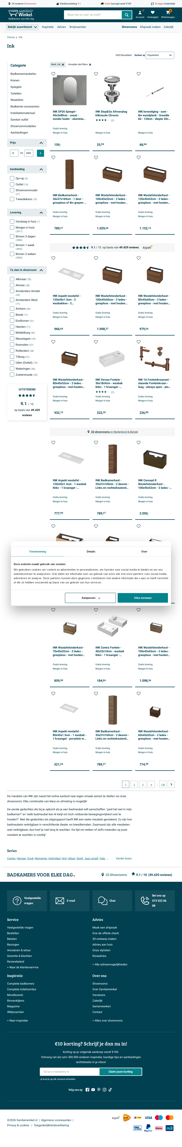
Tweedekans (26, 199)
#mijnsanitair (77, 27)
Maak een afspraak (104, 927)
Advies (61, 27)
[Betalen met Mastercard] (169, 1117)
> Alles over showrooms (107, 1020)
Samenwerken (101, 1006)
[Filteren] (40, 153)
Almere (23, 285)
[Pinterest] (99, 1090)
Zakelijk (168, 27)
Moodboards (15, 995)
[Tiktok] (110, 1090)
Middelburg (25, 333)
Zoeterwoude (27, 375)
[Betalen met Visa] (148, 1117)
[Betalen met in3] (169, 1128)
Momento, (41, 858)
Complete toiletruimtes (21, 989)
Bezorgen (13, 944)
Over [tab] (144, 551)
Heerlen (23, 327)
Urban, (72, 858)
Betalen (12, 939)
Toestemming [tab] (37, 551)
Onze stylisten (101, 950)
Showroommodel (26, 192)
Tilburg (23, 357)
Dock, (30, 858)
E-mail (71, 901)
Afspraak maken (150, 27)
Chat (112, 901)
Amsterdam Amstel (28, 293)
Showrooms (129, 27)
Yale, (102, 858)
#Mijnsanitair (15, 1012)
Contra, (11, 858)
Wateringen (25, 369)
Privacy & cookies (18, 1125)
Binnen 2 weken (26, 256)
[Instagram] (104, 1090)
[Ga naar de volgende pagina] (171, 784)
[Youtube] (93, 1090)
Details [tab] (91, 551)
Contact (97, 1012)
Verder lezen (124, 858)
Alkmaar (23, 279)
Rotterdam (25, 351)
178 (163, 785)
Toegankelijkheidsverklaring (51, 1125)
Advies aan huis (102, 944)
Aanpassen (88, 597)
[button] (53, 73)
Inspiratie (48, 27)
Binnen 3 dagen (26, 238)
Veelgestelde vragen (32, 900)
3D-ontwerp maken (104, 939)
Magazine (13, 1006)
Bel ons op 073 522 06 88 (159, 900)
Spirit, (80, 858)
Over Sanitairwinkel (104, 989)
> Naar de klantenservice (23, 967)
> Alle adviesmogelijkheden (109, 964)
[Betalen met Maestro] (159, 1117)
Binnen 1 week (25, 247)
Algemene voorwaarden (56, 1120)
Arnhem (23, 309)
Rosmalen (24, 345)
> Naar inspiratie (17, 1020)
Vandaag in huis (28, 221)
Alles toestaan (143, 597)
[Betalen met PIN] (137, 1128)
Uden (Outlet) (27, 363)
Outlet (22, 184)
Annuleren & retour (19, 950)
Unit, (64, 858)
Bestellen (13, 933)
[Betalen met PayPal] (148, 1128)
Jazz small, (91, 858)
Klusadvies (99, 956)
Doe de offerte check (105, 933)
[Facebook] (87, 1090)
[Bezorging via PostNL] (127, 1118)
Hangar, (21, 858)
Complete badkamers (20, 984)
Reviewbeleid (15, 962)
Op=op (22, 178)
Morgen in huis (25, 229)
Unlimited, (54, 858)
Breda (22, 315)
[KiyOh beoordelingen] (116, 1117)
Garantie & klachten (19, 956)
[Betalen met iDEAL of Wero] (137, 1117)
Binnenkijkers (15, 1001)
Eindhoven (25, 321)
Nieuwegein (26, 339)
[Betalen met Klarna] (159, 1128)
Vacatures (98, 995)
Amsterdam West (27, 302)
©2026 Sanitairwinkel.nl (22, 1120)
